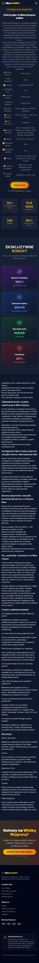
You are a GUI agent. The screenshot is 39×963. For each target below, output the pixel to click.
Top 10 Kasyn (6, 888)
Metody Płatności (7, 896)
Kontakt (4, 906)
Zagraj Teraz (19, 185)
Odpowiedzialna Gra (8, 909)
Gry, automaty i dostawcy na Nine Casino (17, 397)
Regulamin (5, 914)
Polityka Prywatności (8, 911)
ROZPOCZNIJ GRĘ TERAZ (19, 852)
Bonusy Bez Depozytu (9, 891)
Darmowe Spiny (7, 894)
